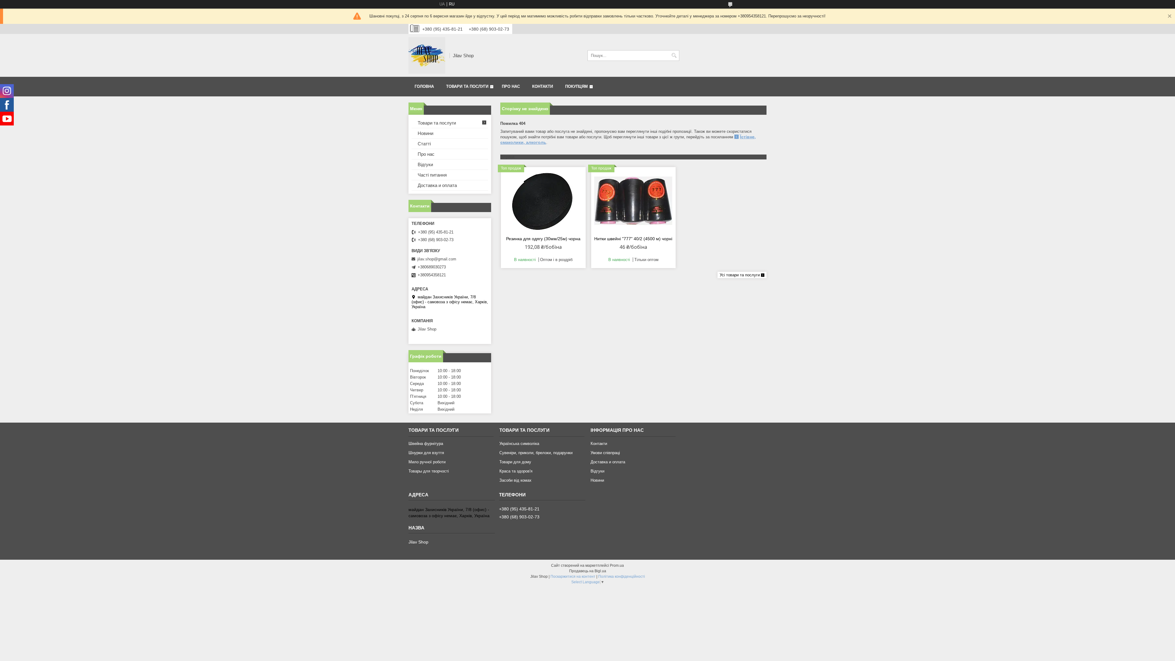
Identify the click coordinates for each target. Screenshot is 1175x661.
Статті (424, 143)
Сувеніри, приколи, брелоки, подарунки (536, 452)
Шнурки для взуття (426, 452)
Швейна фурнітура (425, 443)
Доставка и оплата (437, 185)
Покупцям (576, 86)
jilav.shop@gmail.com (436, 259)
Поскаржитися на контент (572, 576)
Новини (425, 133)
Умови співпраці (605, 452)
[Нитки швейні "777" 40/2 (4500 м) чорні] (633, 200)
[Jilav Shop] (426, 55)
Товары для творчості (428, 471)
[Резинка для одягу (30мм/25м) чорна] (543, 200)
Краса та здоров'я (515, 471)
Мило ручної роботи (427, 462)
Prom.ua (617, 565)
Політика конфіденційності (621, 576)
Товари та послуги (467, 86)
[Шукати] (674, 55)
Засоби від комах (515, 480)
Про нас (511, 86)
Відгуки (425, 164)
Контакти (542, 86)
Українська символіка (519, 443)
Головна (424, 86)
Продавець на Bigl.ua (587, 571)
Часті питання (432, 174)
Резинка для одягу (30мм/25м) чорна (543, 238)
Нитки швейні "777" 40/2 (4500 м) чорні (633, 238)
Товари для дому (515, 462)
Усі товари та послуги (740, 275)
